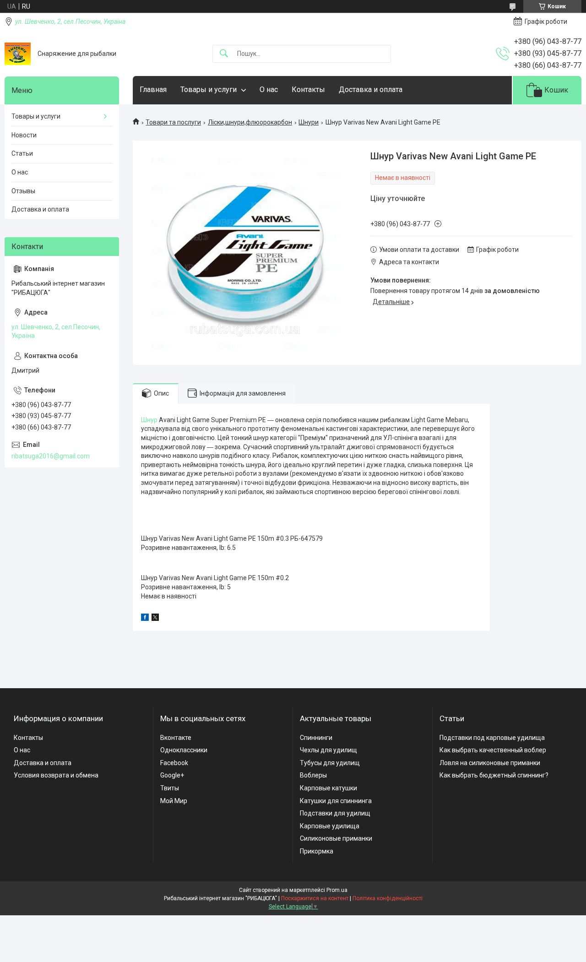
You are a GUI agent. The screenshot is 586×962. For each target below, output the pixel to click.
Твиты (169, 788)
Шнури (308, 122)
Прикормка (316, 851)
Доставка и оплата (370, 89)
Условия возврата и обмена (56, 775)
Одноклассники (183, 750)
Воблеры (313, 775)
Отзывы (23, 191)
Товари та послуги (173, 122)
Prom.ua (336, 890)
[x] (155, 618)
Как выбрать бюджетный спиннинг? (494, 775)
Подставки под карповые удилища (492, 737)
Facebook (174, 762)
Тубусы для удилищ (330, 762)
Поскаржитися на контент (314, 898)
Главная (153, 89)
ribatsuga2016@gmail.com (50, 456)
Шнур (149, 420)
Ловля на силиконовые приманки (490, 762)
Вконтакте (175, 737)
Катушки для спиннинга (336, 800)
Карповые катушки (328, 788)
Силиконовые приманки (336, 838)
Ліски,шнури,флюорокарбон (250, 122)
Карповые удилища (329, 826)
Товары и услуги (208, 89)
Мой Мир (173, 800)
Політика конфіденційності (388, 898)
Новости (24, 135)
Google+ (172, 775)
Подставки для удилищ (335, 813)
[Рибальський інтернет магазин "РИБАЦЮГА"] (18, 54)
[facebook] (145, 618)
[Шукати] (223, 54)
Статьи (22, 153)
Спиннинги (316, 737)
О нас (269, 89)
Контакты (308, 89)
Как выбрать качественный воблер (493, 750)
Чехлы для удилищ (328, 750)
